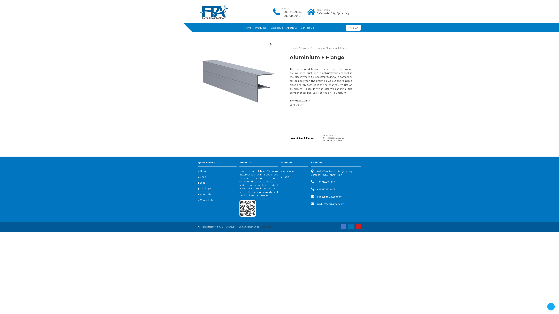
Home (248, 27)
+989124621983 (292, 12)
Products (260, 27)
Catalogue (277, 27)
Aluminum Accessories (311, 48)
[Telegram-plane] (208, 28)
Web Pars (266, 226)
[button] (271, 44)
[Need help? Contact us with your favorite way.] (551, 306)
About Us (291, 27)
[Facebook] (201, 28)
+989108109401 (291, 15)
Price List (353, 27)
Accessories (339, 138)
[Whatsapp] (215, 28)
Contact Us (307, 27)
